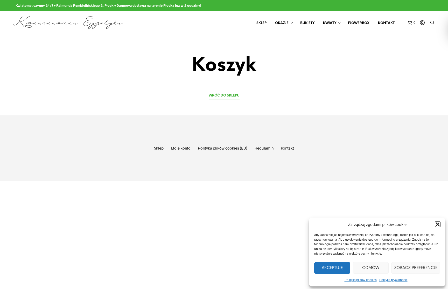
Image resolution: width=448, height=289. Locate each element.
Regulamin (264, 148)
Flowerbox (358, 23)
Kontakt (386, 23)
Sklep (261, 23)
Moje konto (181, 148)
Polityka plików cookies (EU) (222, 148)
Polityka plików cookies (361, 279)
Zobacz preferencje (415, 268)
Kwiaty (329, 23)
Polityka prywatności (393, 279)
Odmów (370, 268)
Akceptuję (332, 268)
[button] (437, 224)
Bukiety (307, 23)
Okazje (282, 23)
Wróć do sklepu (224, 95)
